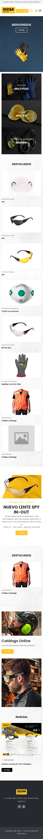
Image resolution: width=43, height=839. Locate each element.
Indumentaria (6, 418)
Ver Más (21, 30)
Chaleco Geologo (9, 420)
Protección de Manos (9, 381)
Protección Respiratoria (10, 308)
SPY (3, 202)
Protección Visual (8, 199)
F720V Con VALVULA (10, 311)
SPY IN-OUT (6, 348)
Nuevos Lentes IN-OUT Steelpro (16, 764)
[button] (37, 69)
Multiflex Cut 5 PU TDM (11, 384)
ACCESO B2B (22, 11)
